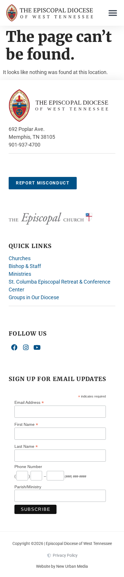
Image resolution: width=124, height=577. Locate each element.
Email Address (29, 402)
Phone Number (28, 467)
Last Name (26, 446)
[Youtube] (37, 348)
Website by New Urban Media (62, 566)
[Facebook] (14, 348)
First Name (26, 424)
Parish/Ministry (27, 487)
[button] (113, 13)
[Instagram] (26, 348)
